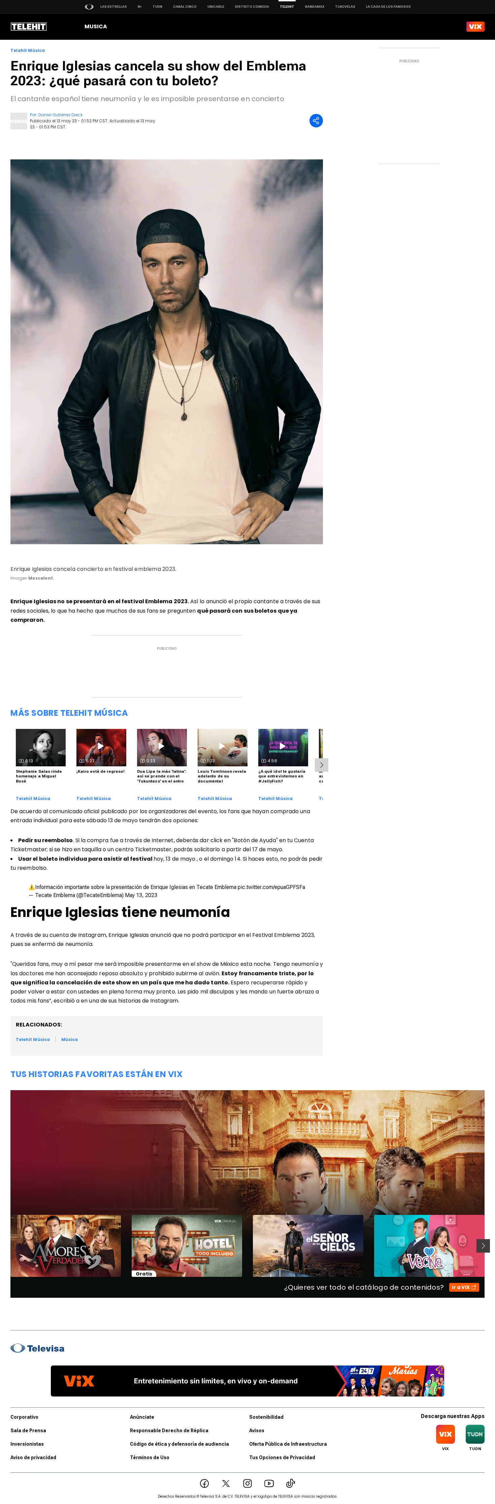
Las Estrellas (113, 6)
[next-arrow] (321, 765)
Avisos (256, 1430)
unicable (215, 6)
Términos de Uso (149, 1457)
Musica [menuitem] (96, 26)
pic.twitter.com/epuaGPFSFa (271, 887)
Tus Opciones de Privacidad (282, 1457)
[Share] (316, 120)
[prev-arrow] (6, 1246)
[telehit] (28, 26)
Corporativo (24, 1417)
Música (69, 1039)
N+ (140, 6)
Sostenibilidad (266, 1417)
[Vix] (475, 27)
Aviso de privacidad (33, 1457)
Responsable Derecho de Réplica (169, 1430)
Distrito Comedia (252, 6)
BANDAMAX (314, 6)
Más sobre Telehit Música (69, 712)
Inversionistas (27, 1444)
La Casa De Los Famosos (388, 6)
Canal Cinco (185, 6)
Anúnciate (142, 1417)
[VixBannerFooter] (247, 1380)
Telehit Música (27, 50)
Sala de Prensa (28, 1430)
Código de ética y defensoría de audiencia (179, 1444)
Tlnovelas (345, 6)
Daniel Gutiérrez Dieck (60, 115)
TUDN (157, 6)
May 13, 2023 (141, 895)
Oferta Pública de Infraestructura (288, 1444)
